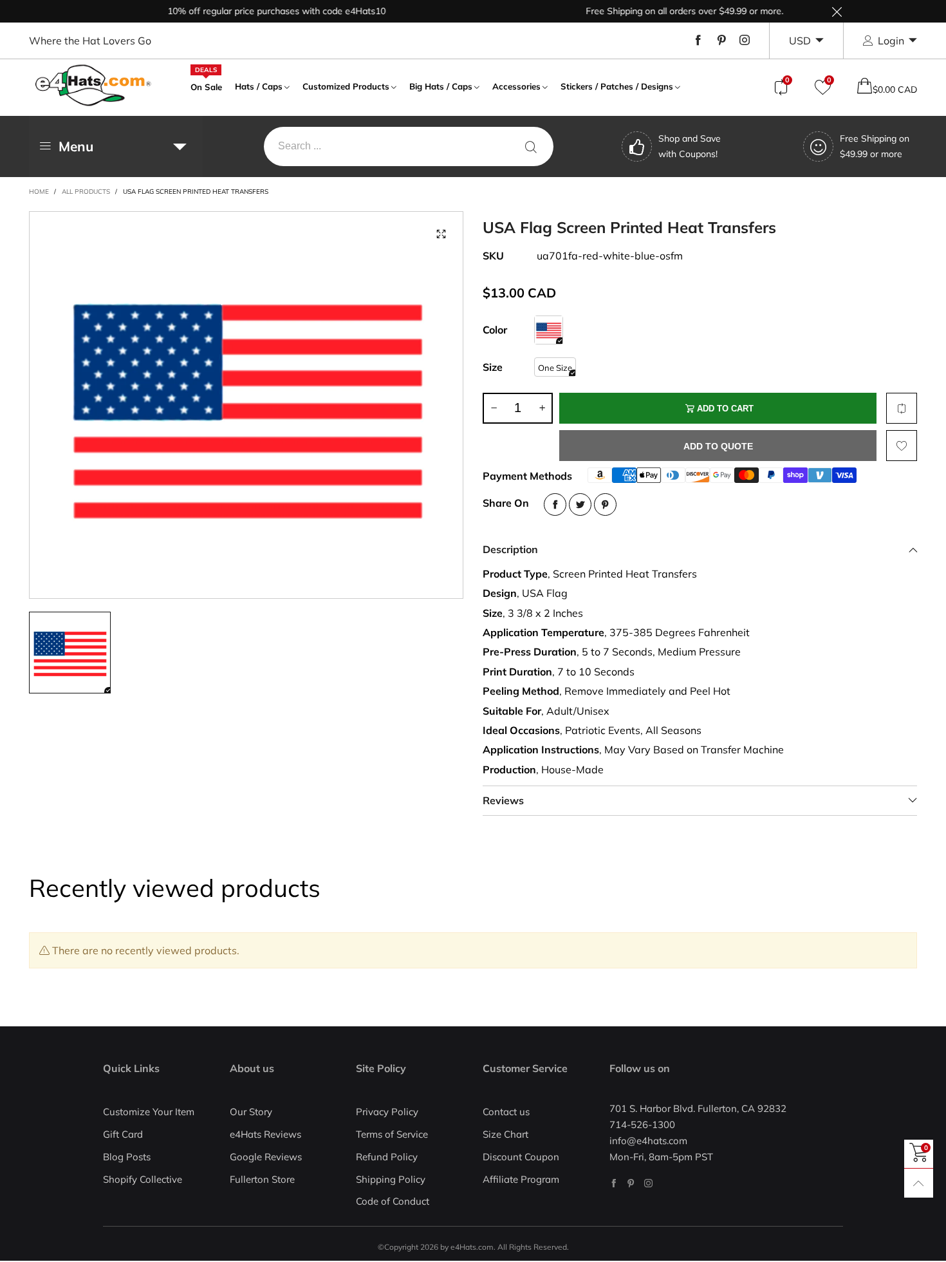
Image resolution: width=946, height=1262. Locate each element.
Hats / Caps (259, 86)
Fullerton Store (262, 1179)
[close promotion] (836, 11)
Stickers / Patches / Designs (617, 86)
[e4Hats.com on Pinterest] (631, 1183)
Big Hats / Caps (440, 86)
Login (891, 40)
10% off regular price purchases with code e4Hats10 (257, 11)
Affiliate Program (521, 1179)
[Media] (441, 234)
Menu (76, 146)
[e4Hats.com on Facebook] (613, 1183)
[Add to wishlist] (901, 445)
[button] (493, 408)
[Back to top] (918, 1183)
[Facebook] (698, 40)
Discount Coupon (521, 1157)
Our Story (251, 1112)
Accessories (516, 86)
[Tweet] (580, 504)
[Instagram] (744, 40)
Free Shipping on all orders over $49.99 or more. (665, 11)
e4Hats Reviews (265, 1134)
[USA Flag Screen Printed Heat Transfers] (246, 405)
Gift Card (123, 1134)
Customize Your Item (148, 1112)
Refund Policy (387, 1157)
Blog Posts (127, 1157)
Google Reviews (266, 1157)
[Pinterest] (721, 40)
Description (510, 549)
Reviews (503, 800)
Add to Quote (718, 446)
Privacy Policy (387, 1112)
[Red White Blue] (548, 330)
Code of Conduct (392, 1201)
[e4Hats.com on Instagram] (648, 1183)
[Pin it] (605, 504)
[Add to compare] (901, 408)
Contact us (506, 1112)
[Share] (555, 504)
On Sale (206, 85)
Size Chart (505, 1134)
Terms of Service (392, 1134)
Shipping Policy (390, 1179)
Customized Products (345, 86)
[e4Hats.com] (93, 85)
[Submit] (531, 146)
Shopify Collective (142, 1179)
